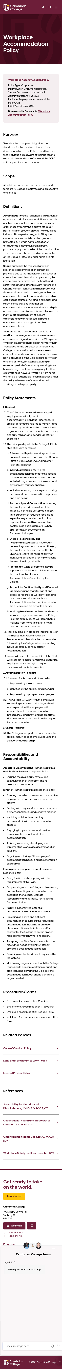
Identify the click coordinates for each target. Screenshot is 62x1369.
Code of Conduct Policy (17, 1048)
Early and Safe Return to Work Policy (25, 1060)
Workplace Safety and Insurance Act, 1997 (28, 1153)
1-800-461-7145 (13, 1236)
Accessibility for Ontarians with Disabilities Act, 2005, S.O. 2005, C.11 (25, 1106)
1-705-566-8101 (15, 1233)
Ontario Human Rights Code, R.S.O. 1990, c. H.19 (28, 1138)
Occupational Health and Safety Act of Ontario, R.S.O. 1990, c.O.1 (26, 1122)
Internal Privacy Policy (16, 1073)
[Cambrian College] (14, 7)
